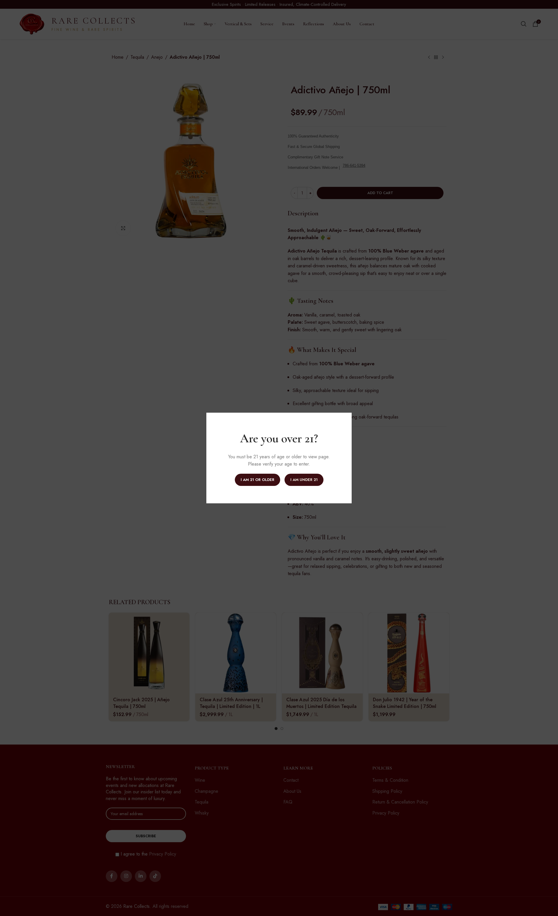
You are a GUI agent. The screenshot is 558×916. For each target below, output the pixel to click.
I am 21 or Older (257, 479)
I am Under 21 (304, 479)
